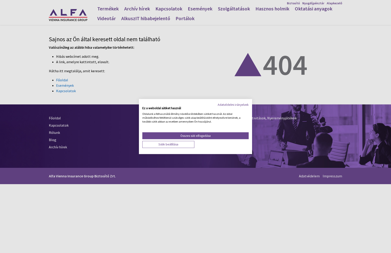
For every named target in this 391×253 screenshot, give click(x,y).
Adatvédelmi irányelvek (233, 105)
